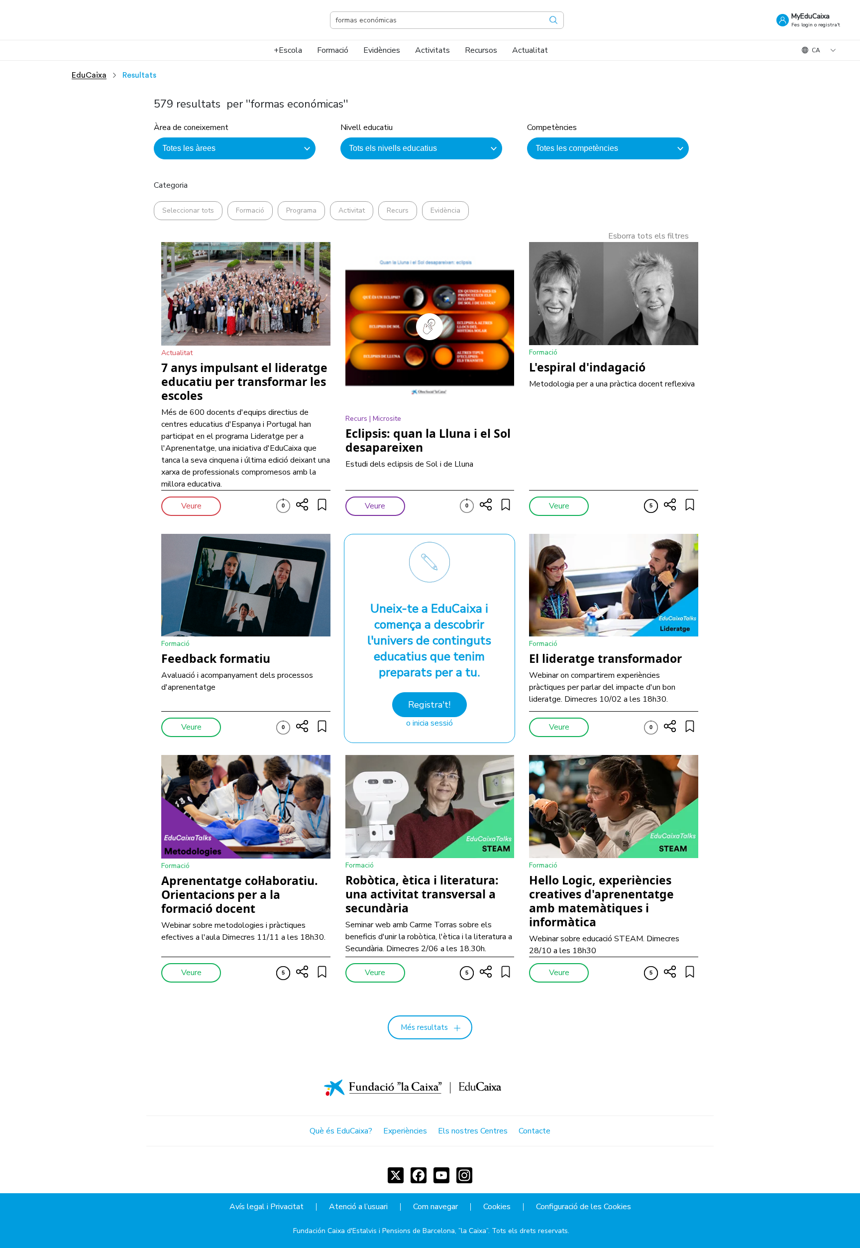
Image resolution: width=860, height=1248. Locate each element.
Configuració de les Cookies (583, 1207)
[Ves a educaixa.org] (69, 20)
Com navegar (435, 1207)
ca (816, 50)
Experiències (405, 1131)
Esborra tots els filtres (648, 236)
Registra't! (429, 705)
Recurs (398, 210)
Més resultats (424, 1027)
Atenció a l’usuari (358, 1207)
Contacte (534, 1131)
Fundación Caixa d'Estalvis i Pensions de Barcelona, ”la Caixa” (390, 1231)
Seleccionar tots (188, 210)
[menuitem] (288, 50)
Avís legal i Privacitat (266, 1207)
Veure (191, 505)
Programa (301, 210)
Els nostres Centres (473, 1131)
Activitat (351, 210)
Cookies (497, 1207)
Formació (250, 210)
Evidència (445, 210)
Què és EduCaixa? (341, 1131)
